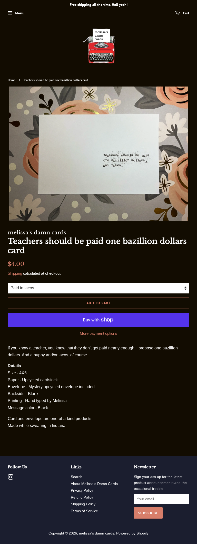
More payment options (98, 333)
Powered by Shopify (132, 533)
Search (76, 477)
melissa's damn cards (96, 533)
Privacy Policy (82, 490)
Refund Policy (82, 497)
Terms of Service (84, 511)
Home (11, 80)
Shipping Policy (83, 504)
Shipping (15, 273)
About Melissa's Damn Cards (94, 484)
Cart (185, 13)
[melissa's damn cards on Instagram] (10, 478)
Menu (19, 13)
